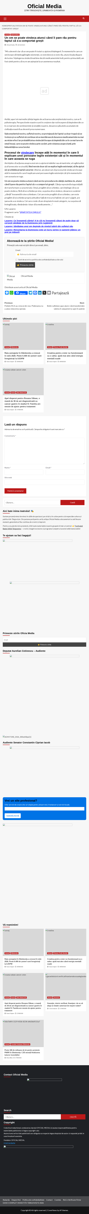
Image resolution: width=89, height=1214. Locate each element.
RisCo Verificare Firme (72, 1200)
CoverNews (52, 1210)
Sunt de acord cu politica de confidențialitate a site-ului (40, 259)
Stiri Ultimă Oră (21, 392)
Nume (8, 467)
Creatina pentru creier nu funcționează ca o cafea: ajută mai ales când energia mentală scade (65, 356)
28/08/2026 (20, 361)
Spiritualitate (15, 34)
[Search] (83, 18)
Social (13, 392)
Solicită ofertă (12, 816)
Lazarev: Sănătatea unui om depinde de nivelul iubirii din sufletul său (39, 226)
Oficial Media (44, 6)
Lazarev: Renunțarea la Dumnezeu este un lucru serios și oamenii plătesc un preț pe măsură (42, 231)
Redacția (6, 1200)
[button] (5, 18)
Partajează (60, 293)
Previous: (24, 306)
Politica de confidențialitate (33, 1200)
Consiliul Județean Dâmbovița (20, 1044)
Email (18, 250)
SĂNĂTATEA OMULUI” (30, 212)
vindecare (27, 152)
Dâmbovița (14, 347)
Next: (65, 306)
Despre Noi (16, 1200)
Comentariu (10, 436)
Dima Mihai (9, 1057)
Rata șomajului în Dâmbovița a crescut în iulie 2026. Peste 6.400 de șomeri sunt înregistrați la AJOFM (23, 356)
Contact (49, 1200)
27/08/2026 (20, 409)
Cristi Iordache (53, 1008)
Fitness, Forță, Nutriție (60, 347)
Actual (7, 34)
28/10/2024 (21, 45)
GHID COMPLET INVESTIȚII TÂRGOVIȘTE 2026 (23, 1203)
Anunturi (56, 997)
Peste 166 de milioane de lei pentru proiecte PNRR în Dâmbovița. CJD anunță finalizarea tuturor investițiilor (22, 1052)
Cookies (57, 1200)
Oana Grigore (10, 361)
